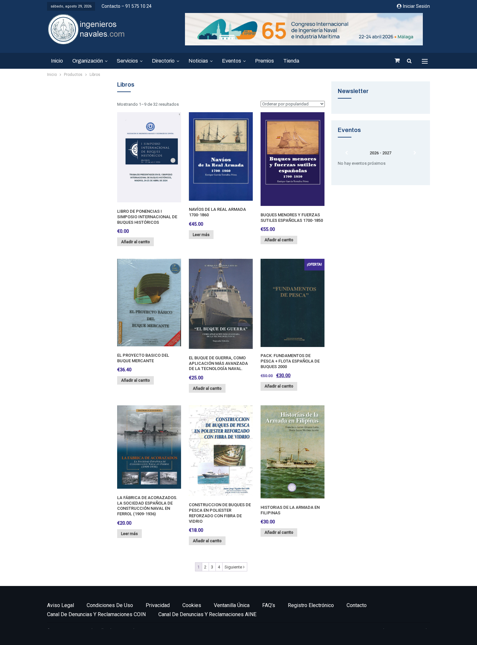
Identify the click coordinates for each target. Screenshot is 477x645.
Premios (264, 61)
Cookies (191, 605)
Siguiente (234, 567)
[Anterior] (346, 153)
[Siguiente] (414, 153)
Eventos (231, 61)
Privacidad (158, 605)
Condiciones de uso (110, 605)
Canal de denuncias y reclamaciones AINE (207, 614)
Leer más (201, 235)
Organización (87, 61)
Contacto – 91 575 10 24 (127, 6)
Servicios (127, 61)
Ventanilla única (232, 605)
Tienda (291, 61)
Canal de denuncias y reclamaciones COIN (96, 614)
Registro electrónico (311, 605)
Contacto (357, 605)
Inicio (57, 61)
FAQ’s (268, 605)
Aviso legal (60, 605)
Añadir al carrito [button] (135, 242)
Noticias (198, 61)
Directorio (163, 61)
